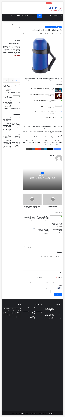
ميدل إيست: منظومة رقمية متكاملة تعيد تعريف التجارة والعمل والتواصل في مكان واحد (7, 128)
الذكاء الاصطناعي (6, 308)
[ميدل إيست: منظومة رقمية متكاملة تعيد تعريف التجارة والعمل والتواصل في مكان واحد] (7, 120)
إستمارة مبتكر (26, 15)
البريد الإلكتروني (59, 277)
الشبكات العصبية (13, 310)
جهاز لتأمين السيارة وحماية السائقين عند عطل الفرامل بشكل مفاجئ (30, 217)
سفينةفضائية (19, 312)
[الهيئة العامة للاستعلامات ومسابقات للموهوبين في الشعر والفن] (58, 96)
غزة (14, 312)
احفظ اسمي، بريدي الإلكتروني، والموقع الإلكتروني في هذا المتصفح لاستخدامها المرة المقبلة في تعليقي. (43, 282)
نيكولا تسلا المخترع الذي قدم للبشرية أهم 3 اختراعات (7, 103)
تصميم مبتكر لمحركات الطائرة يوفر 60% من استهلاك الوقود (42, 106)
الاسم (61, 272)
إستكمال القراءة (17, 55)
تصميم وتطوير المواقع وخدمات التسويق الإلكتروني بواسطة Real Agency (23, 413)
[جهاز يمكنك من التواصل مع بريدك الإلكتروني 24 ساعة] (58, 102)
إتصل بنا (4, 2)
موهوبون (58, 33)
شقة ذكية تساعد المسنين (30, 246)
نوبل (7, 314)
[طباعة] (27, 149)
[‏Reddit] (36, 149)
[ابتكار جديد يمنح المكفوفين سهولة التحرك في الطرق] (56, 218)
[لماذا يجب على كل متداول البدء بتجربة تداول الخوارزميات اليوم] (58, 90)
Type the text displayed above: (50, 288)
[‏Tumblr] (42, 149)
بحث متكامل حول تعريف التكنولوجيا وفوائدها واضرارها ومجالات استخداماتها (7, 87)
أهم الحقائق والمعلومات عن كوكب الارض (11, 108)
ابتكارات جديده (55, 26)
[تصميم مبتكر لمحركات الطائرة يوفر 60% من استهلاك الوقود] (58, 107)
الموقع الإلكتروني (39, 277)
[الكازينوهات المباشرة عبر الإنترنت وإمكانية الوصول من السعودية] (16, 137)
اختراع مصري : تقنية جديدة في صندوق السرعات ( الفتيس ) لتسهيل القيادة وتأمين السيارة (42, 217)
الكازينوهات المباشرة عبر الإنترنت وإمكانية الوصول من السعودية (16, 143)
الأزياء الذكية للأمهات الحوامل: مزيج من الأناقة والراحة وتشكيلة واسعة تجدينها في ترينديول (7, 145)
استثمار (44, 15)
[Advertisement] (11, 67)
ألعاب (20, 308)
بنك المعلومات (48, 26)
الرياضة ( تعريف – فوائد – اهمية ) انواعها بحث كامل (7, 97)
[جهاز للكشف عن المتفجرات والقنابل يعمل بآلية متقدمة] (58, 113)
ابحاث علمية (33, 15)
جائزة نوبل (7, 310)
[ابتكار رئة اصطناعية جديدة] (58, 119)
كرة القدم (5, 312)
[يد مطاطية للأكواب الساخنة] (26, 309)
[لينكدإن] (45, 149)
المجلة (40, 15)
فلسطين (10, 312)
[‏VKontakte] (33, 149)
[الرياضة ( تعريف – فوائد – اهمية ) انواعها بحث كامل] (16, 97)
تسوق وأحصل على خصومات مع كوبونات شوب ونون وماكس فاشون (49, 309)
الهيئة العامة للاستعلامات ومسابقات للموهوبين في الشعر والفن (42, 94)
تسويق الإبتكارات (20, 15)
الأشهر (17, 80)
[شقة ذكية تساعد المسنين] (29, 236)
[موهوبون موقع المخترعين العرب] (55, 9)
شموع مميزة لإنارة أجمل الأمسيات (57, 230)
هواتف (4, 314)
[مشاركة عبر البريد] (30, 149)
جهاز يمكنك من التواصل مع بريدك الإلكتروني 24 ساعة (44, 100)
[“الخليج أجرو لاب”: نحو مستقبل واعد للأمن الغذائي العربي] (58, 361)
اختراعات (56, 15)
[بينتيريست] (39, 149)
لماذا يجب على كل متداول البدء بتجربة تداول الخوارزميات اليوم (42, 88)
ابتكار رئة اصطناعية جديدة (49, 117)
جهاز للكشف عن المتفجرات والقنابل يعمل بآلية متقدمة (44, 112)
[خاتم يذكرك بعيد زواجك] (32, 315)
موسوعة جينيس (12, 314)
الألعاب (16, 308)
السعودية (19, 310)
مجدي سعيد (19, 314)
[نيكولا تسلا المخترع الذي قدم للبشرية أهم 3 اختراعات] (16, 104)
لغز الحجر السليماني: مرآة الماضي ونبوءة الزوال (16, 124)
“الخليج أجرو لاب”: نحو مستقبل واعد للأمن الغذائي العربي (49, 315)
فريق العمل (9, 2)
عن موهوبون (15, 2)
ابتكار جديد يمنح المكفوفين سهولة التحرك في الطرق (57, 224)
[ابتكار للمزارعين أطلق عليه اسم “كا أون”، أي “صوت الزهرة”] (26, 314)
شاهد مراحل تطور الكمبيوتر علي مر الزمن (12, 92)
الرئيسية (60, 15)
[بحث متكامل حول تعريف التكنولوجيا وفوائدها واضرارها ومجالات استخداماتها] (16, 86)
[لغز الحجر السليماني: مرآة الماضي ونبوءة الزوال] (16, 119)
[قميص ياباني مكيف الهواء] (39, 313)
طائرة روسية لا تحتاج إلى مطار (42, 178)
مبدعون (50, 15)
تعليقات (5, 80)
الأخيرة (11, 80)
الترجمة (12, 308)
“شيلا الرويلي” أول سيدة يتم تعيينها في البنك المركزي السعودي (43, 231)
